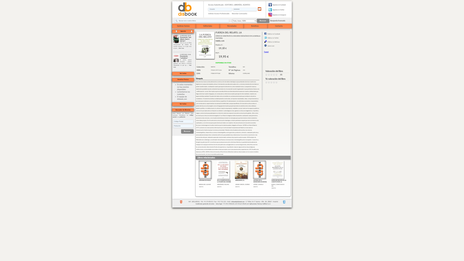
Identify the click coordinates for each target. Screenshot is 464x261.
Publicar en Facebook (274, 34)
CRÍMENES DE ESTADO (205, 180)
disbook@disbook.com (238, 202)
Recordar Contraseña (239, 14)
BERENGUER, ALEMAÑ (205, 184)
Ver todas (183, 73)
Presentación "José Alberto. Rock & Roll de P (185, 39)
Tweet (266, 52)
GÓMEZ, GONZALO (258, 184)
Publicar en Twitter (273, 38)
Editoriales (207, 26)
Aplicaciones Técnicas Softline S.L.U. (260, 204)
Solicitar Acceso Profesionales (218, 14)
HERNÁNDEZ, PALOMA (223, 184)
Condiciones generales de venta (205, 204)
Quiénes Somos (183, 26)
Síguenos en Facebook (279, 5)
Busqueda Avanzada (277, 21)
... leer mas (180, 48)
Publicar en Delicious (274, 42)
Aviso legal (219, 204)
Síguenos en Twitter (278, 10)
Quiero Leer (271, 46)
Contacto (279, 26)
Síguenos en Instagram (279, 15)
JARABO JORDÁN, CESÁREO (242, 184)
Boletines (255, 26)
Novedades (231, 26)
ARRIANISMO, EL (239, 180)
